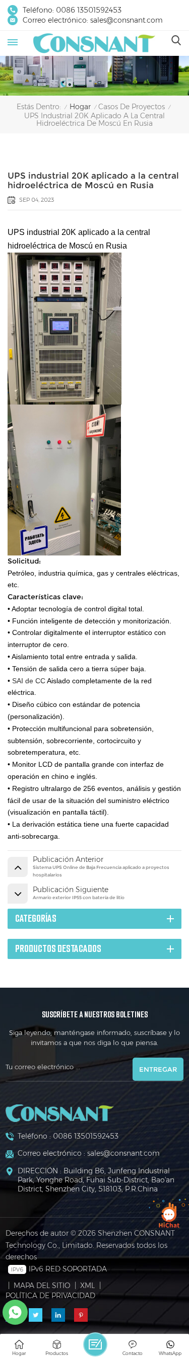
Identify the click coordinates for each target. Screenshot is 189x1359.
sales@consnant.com (126, 20)
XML (87, 1285)
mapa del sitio (42, 1285)
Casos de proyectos (131, 107)
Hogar (80, 107)
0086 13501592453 (88, 10)
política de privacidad (50, 1295)
